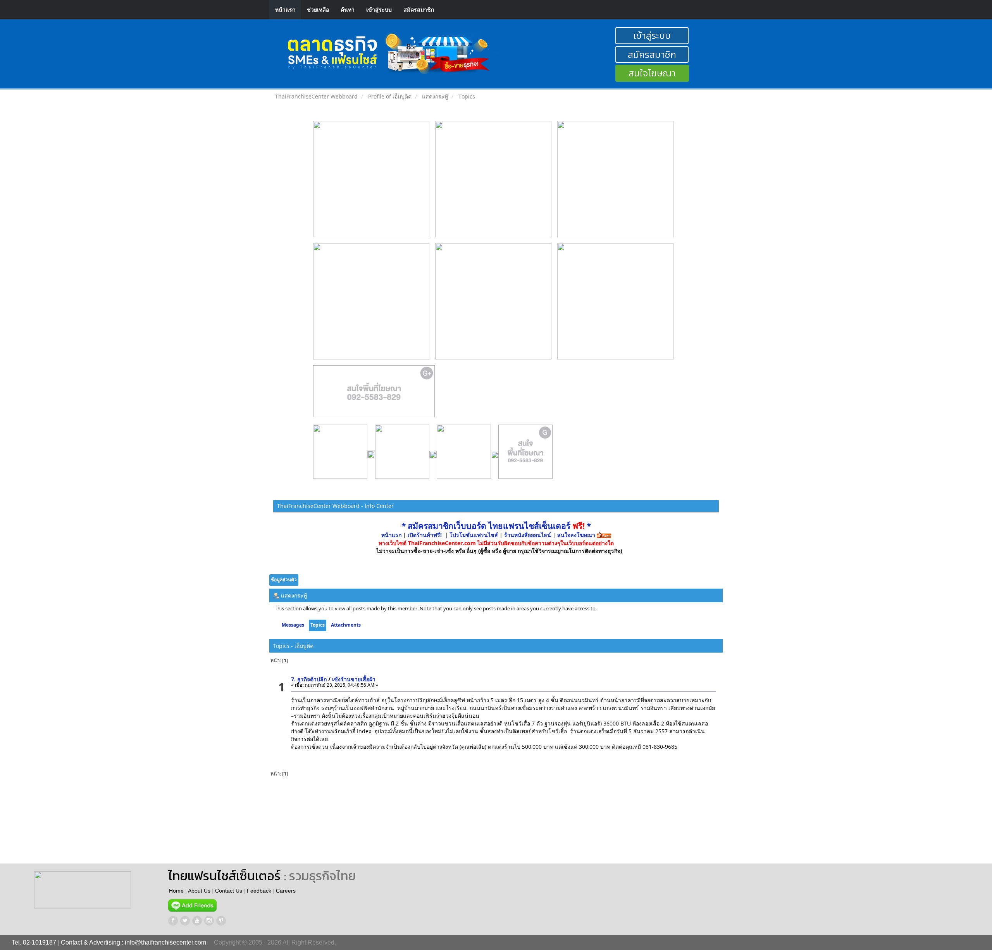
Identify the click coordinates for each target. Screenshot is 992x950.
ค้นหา (348, 9)
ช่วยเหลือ (318, 9)
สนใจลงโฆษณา (576, 535)
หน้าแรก (285, 9)
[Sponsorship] (374, 394)
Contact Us (228, 891)
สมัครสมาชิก (418, 9)
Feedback (259, 891)
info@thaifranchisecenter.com (165, 942)
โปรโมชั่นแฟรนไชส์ (474, 535)
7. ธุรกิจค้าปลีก (309, 679)
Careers (286, 891)
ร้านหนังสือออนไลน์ (528, 535)
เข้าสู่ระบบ (379, 9)
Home (176, 891)
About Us (199, 891)
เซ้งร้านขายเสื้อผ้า (353, 679)
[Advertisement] (419, 821)
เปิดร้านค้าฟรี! (424, 535)
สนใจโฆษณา (652, 73)
